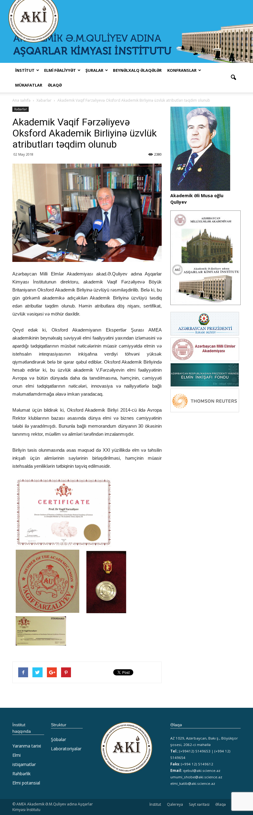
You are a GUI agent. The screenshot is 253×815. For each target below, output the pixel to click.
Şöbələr (58, 739)
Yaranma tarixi (26, 746)
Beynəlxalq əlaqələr (137, 70)
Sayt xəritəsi (199, 804)
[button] (233, 77)
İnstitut (155, 804)
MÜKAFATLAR (28, 85)
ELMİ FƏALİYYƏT (60, 70)
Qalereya (175, 804)
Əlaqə (55, 85)
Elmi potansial (26, 783)
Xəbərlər (20, 109)
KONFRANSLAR (182, 70)
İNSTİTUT (25, 70)
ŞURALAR (94, 70)
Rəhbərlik (21, 773)
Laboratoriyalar (66, 749)
